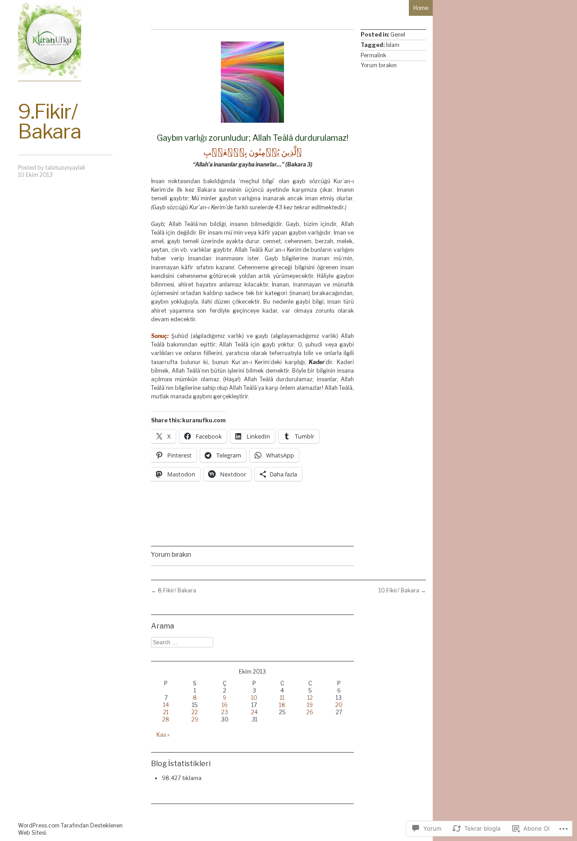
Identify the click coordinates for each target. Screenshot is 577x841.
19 (310, 705)
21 (166, 712)
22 (195, 712)
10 (254, 697)
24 (254, 712)
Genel (397, 34)
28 (165, 719)
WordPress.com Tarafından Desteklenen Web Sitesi (70, 829)
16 (225, 705)
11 (282, 697)
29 (195, 719)
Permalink (373, 55)
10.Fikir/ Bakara (402, 590)
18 (282, 705)
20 (339, 705)
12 (310, 697)
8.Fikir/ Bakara (173, 590)
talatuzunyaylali (65, 167)
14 (166, 705)
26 (310, 712)
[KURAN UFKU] (49, 40)
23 (224, 712)
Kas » (162, 734)
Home (420, 8)
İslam (392, 45)
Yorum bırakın (379, 65)
